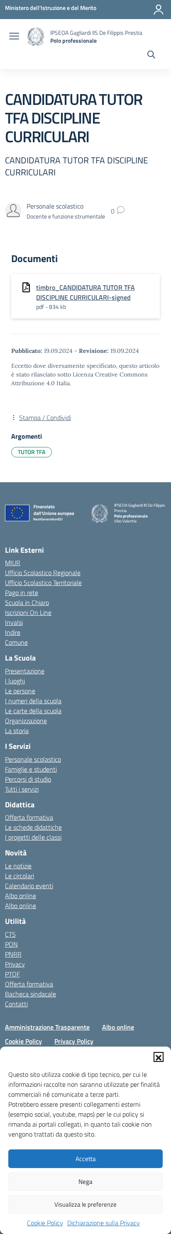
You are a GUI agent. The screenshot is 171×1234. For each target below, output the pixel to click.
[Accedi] (158, 9)
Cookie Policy (45, 1223)
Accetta (86, 1159)
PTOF (12, 974)
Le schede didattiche (33, 827)
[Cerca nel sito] (151, 55)
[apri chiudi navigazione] (14, 37)
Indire (12, 632)
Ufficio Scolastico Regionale (43, 573)
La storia (17, 731)
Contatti (16, 1004)
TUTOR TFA (31, 451)
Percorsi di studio (28, 779)
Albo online (20, 896)
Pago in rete (21, 593)
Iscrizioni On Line (28, 612)
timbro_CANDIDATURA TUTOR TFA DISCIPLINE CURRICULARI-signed (85, 292)
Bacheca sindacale (30, 994)
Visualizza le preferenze (85, 1204)
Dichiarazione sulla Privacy (103, 1223)
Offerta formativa (29, 817)
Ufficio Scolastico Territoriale (43, 583)
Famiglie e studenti (31, 769)
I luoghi (15, 681)
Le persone (20, 691)
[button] (158, 1057)
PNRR (13, 954)
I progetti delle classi (33, 837)
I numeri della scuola (33, 701)
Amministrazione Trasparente (47, 1027)
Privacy (15, 964)
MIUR (12, 563)
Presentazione (24, 671)
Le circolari (19, 876)
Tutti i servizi (22, 789)
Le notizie (18, 866)
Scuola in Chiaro (27, 602)
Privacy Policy (73, 1041)
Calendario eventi (29, 886)
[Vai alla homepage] (35, 36)
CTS (10, 934)
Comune (16, 642)
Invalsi (14, 622)
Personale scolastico (33, 759)
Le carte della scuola (33, 711)
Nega (85, 1181)
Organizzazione (26, 721)
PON (11, 944)
